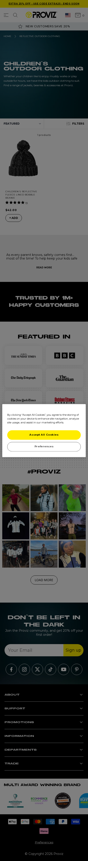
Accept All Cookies (43, 434)
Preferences (44, 446)
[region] (44, 430)
